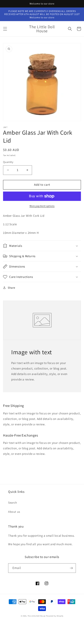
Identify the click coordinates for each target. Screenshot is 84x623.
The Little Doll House (36, 616)
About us (14, 512)
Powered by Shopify (54, 616)
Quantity (8, 162)
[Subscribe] (71, 568)
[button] (5, 28)
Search (12, 502)
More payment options (42, 205)
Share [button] (11, 287)
